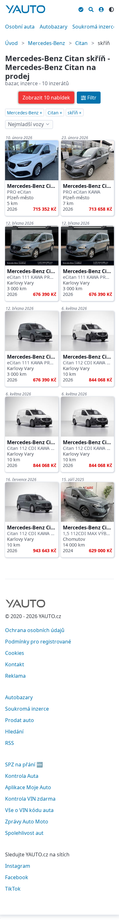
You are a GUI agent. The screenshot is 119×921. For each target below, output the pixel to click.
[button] (46, 98)
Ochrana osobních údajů (34, 630)
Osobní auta (20, 26)
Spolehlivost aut (24, 832)
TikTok (13, 888)
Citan (81, 43)
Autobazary (53, 26)
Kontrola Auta (21, 775)
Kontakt (14, 664)
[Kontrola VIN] (81, 8)
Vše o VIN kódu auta (29, 810)
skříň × (75, 113)
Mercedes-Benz (46, 43)
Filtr (91, 97)
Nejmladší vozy (26, 124)
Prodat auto (19, 720)
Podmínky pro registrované (38, 641)
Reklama (15, 675)
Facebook (16, 877)
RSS (9, 742)
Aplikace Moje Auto (28, 787)
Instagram (17, 865)
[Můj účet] (101, 8)
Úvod (11, 43)
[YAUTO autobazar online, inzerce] (25, 9)
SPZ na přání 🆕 (24, 764)
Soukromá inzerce (94, 26)
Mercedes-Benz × (24, 113)
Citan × (55, 113)
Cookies (14, 652)
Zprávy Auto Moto (26, 821)
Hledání (14, 731)
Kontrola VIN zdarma (30, 798)
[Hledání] (91, 8)
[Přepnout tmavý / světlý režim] (111, 8)
